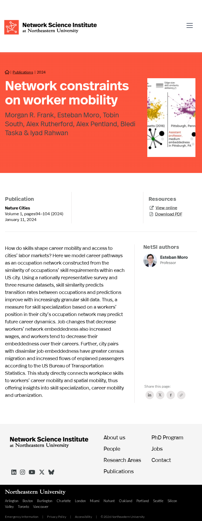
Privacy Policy (56, 516)
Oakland (125, 501)
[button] (191, 23)
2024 (41, 72)
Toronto (23, 506)
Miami (94, 501)
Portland (143, 501)
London (80, 501)
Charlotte (64, 501)
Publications (23, 72)
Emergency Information (21, 516)
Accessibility (83, 516)
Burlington (44, 501)
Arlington (11, 501)
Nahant (109, 501)
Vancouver (41, 506)
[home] (50, 26)
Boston (28, 501)
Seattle (158, 501)
